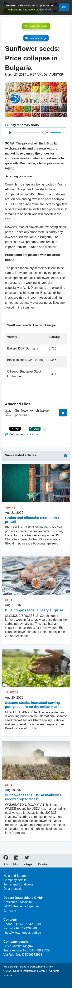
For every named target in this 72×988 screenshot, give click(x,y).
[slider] (27, 133)
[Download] (63, 412)
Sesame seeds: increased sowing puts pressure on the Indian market (34, 705)
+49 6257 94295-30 (27, 924)
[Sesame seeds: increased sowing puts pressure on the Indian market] (36, 668)
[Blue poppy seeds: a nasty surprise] (36, 575)
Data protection (13, 888)
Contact (44, 864)
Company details (14, 880)
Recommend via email (23, 434)
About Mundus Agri (17, 864)
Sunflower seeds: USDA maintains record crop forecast (33, 797)
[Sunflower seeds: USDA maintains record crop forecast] (36, 760)
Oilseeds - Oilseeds (36, 26)
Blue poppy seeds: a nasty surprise (34, 610)
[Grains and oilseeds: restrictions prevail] (36, 483)
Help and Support (15, 875)
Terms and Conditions (18, 884)
